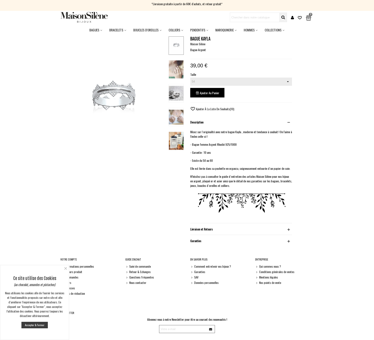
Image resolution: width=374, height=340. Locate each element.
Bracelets (116, 30)
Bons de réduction (74, 293)
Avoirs (67, 282)
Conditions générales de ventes (276, 271)
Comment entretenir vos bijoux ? (212, 266)
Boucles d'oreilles (146, 30)
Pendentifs (197, 30)
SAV (196, 277)
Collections (273, 30)
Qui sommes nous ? (270, 266)
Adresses (69, 288)
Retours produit (73, 271)
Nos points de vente (270, 282)
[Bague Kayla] (112, 162)
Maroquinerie (224, 30)
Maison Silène (197, 44)
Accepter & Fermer (34, 325)
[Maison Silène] (84, 17)
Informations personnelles (79, 266)
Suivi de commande (140, 266)
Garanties (199, 271)
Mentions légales (268, 277)
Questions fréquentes (141, 277)
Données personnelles (206, 282)
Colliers (174, 30)
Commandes (71, 277)
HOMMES (249, 30)
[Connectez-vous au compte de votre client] (292, 17)
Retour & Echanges (140, 271)
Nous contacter (137, 282)
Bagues (94, 30)
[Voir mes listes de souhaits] (300, 17)
